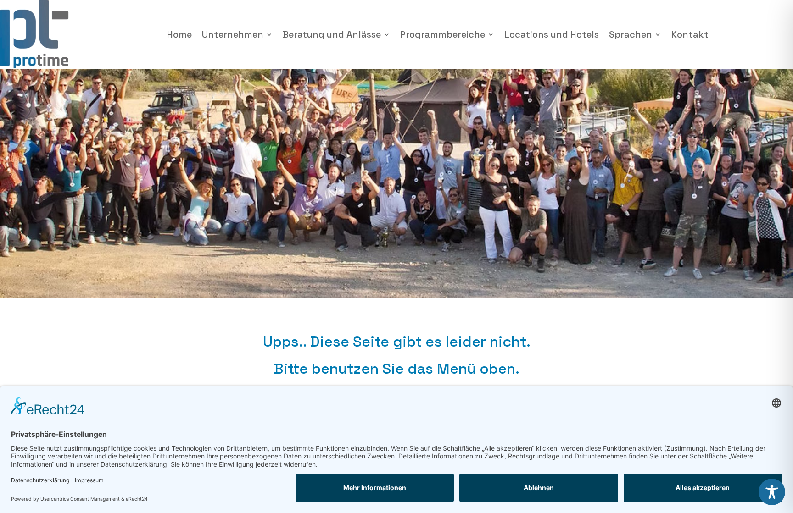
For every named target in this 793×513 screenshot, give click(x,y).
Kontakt (690, 34)
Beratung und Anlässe (332, 34)
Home (179, 34)
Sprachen (630, 34)
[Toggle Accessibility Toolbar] (772, 492)
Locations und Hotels (551, 34)
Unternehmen (232, 34)
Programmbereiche (442, 34)
